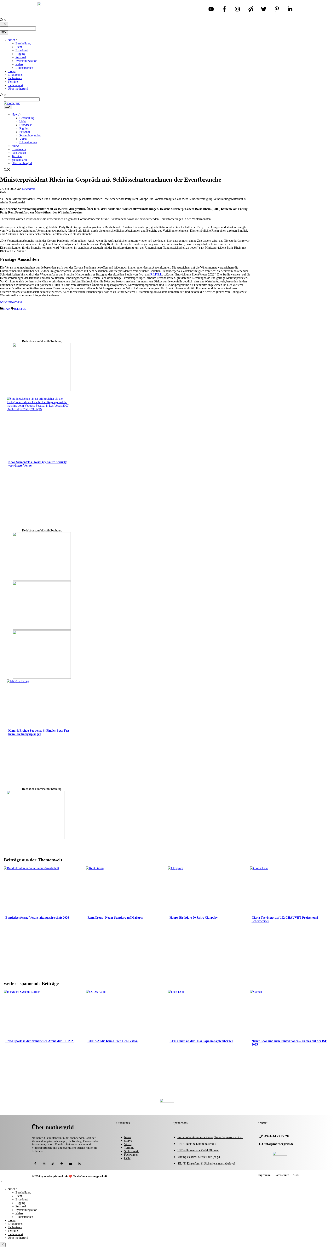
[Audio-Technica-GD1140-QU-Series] (42, 628)
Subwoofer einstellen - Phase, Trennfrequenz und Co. (210, 1137)
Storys (11, 71)
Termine (13, 81)
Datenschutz (281, 1175)
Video (19, 64)
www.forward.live (11, 301)
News (11, 40)
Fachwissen (15, 78)
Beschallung (23, 43)
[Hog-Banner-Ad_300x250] (42, 390)
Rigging (20, 53)
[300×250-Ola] (36, 838)
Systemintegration (26, 60)
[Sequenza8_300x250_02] (42, 579)
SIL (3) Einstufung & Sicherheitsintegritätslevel (206, 1163)
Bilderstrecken (24, 67)
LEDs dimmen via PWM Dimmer (198, 1150)
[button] (1, 1182)
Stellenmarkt (15, 85)
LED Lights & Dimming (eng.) (196, 1143)
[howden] (42, 677)
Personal (20, 57)
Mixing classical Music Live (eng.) (198, 1157)
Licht (18, 46)
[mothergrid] (12, 103)
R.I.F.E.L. (20, 308)
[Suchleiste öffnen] (3, 20)
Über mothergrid (18, 88)
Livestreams (15, 74)
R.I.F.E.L (156, 274)
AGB (295, 1175)
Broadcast (21, 50)
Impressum (264, 1175)
